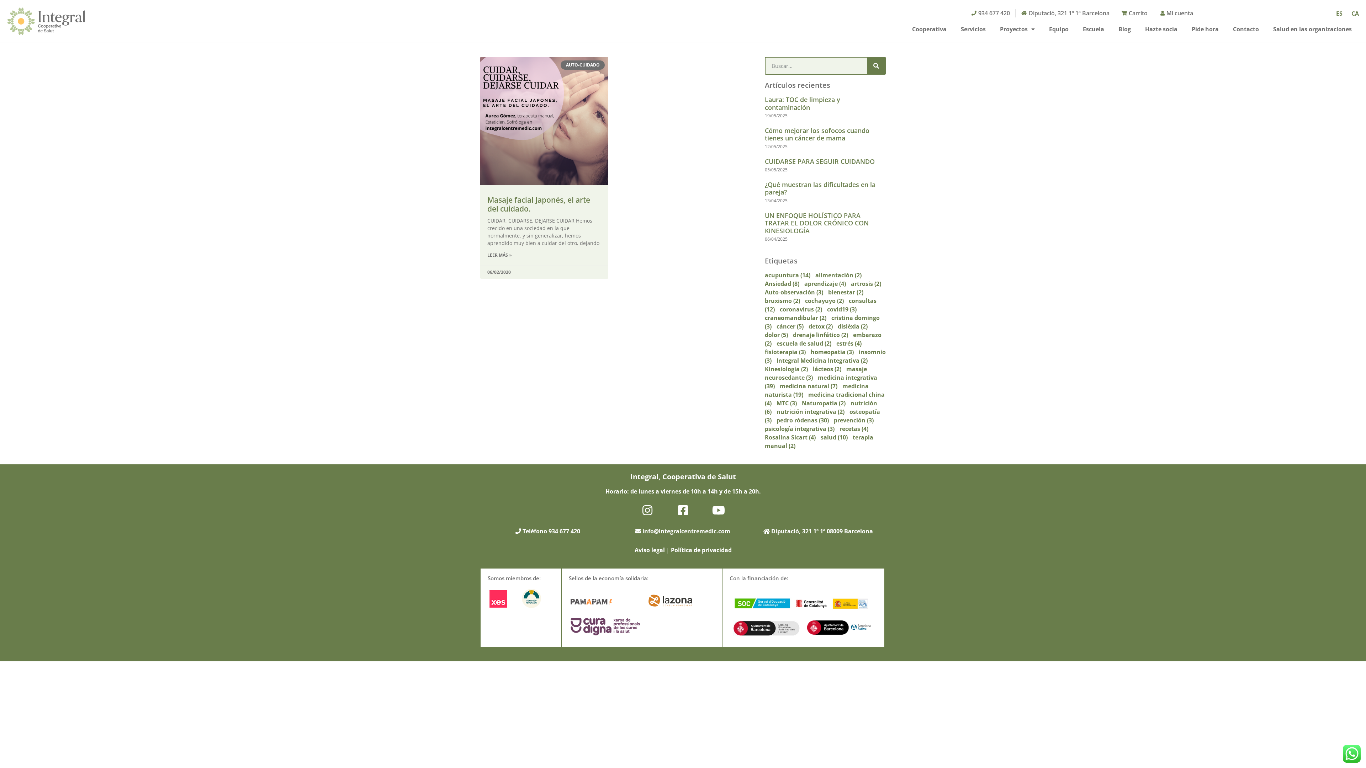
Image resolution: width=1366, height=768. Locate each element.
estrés (849, 343)
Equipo (1059, 29)
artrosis (866, 284)
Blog (1124, 29)
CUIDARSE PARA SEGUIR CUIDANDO (820, 161)
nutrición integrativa (811, 412)
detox (821, 326)
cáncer (790, 326)
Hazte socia (1161, 29)
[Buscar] (876, 66)
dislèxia (853, 326)
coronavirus (801, 309)
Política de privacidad (701, 550)
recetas (854, 429)
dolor (776, 335)
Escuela (1093, 29)
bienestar (845, 292)
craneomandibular (795, 318)
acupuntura (787, 275)
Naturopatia (824, 403)
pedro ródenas (803, 420)
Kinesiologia (786, 369)
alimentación (838, 275)
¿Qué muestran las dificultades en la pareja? (820, 188)
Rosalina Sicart (790, 437)
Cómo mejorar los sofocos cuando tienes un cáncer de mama (817, 134)
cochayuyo (824, 301)
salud (834, 437)
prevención (854, 420)
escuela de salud (804, 343)
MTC (787, 403)
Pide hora (1205, 29)
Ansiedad (782, 284)
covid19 (842, 309)
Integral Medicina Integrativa (822, 360)
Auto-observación (794, 292)
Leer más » (499, 255)
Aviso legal (650, 550)
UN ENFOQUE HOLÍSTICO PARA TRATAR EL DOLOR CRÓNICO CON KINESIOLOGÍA (817, 223)
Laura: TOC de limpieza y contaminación (802, 103)
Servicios (973, 29)
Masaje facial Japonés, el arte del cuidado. (538, 204)
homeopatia (832, 352)
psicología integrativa (800, 429)
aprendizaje (825, 284)
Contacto (1246, 29)
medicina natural (808, 386)
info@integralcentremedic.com (686, 531)
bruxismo (782, 301)
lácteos (827, 369)
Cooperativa (929, 29)
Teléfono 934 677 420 (550, 531)
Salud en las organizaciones (1312, 29)
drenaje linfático (820, 335)
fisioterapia (785, 352)
